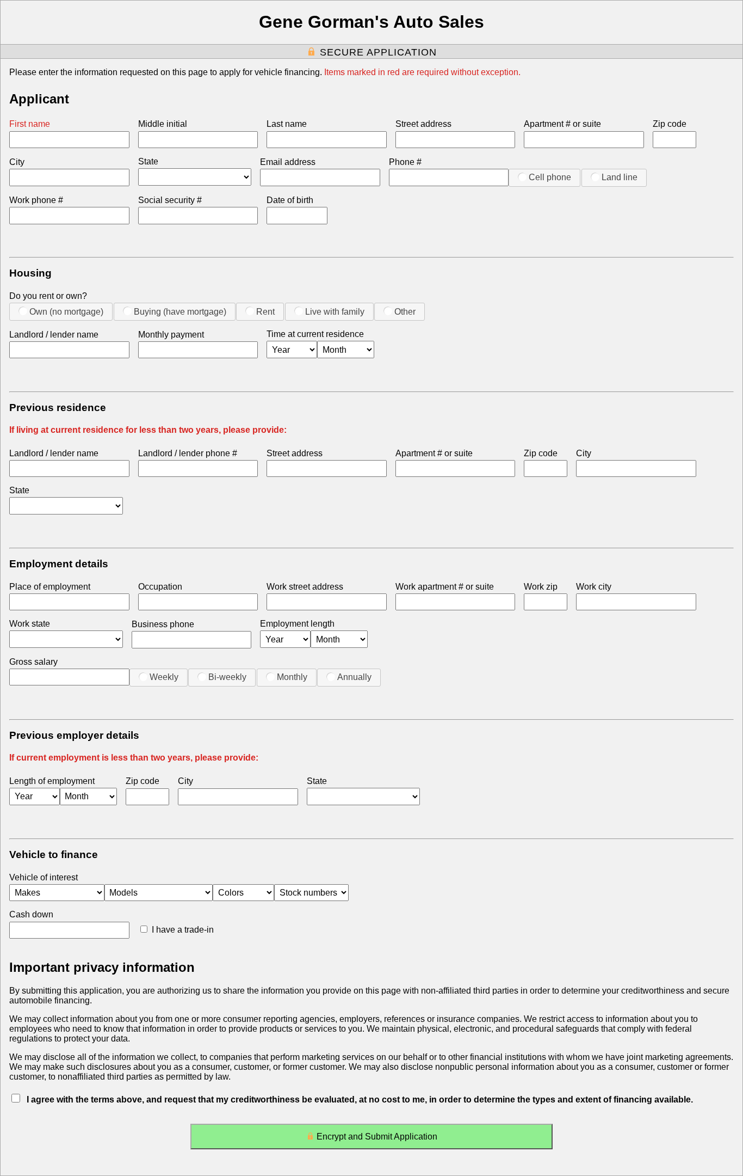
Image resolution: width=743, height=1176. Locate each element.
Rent (265, 311)
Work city (593, 586)
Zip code (669, 123)
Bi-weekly (227, 677)
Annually (354, 677)
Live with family (334, 311)
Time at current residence (315, 334)
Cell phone (550, 177)
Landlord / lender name (53, 334)
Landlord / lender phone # (187, 453)
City (16, 162)
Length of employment (52, 781)
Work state (29, 623)
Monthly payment (171, 334)
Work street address (305, 586)
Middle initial (162, 123)
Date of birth (290, 200)
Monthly (292, 677)
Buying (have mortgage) (180, 311)
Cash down (31, 914)
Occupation (160, 586)
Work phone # (36, 200)
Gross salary (33, 661)
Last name (287, 123)
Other (405, 311)
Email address (287, 162)
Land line (619, 177)
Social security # (170, 200)
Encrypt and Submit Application (377, 1136)
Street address (423, 123)
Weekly (164, 677)
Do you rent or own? (48, 296)
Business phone (163, 624)
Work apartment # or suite (444, 586)
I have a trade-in (183, 929)
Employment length (297, 623)
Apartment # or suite (562, 123)
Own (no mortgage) (66, 311)
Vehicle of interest (43, 877)
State (148, 161)
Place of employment (49, 586)
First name (29, 123)
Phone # (405, 162)
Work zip (541, 586)
